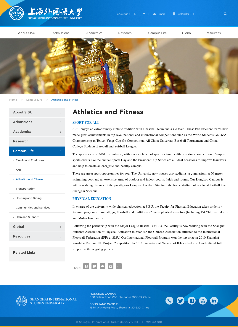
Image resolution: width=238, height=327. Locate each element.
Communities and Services (33, 207)
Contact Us (169, 301)
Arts (18, 170)
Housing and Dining (28, 198)
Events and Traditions (30, 160)
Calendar (183, 13)
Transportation (25, 189)
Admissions (60, 33)
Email (161, 13)
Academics (94, 33)
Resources (213, 33)
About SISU (26, 33)
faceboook (192, 301)
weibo (203, 301)
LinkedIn (214, 301)
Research (125, 33)
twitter (180, 301)
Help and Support (27, 217)
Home (13, 99)
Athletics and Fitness (29, 179)
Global (187, 33)
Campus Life (157, 33)
